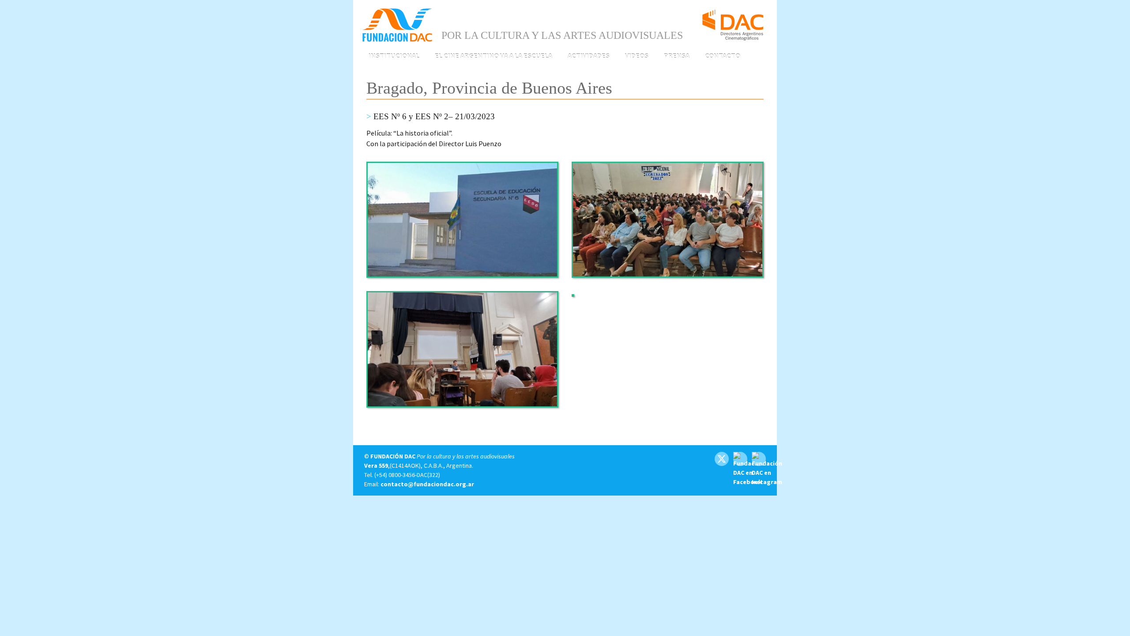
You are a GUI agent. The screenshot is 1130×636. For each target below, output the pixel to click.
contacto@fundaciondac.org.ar (427, 484)
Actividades (589, 55)
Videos (636, 55)
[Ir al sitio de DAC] (732, 21)
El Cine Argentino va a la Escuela (493, 55)
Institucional (394, 55)
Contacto (722, 55)
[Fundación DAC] (397, 24)
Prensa (676, 55)
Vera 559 (376, 465)
